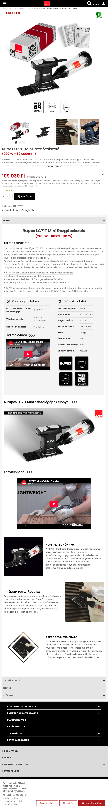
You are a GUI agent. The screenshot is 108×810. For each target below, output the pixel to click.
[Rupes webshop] (47, 3)
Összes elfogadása (92, 803)
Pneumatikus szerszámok (22, 713)
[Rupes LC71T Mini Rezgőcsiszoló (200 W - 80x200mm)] (52, 64)
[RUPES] (4, 3)
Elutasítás (68, 803)
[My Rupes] (103, 3)
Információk (10, 750)
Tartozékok (14, 733)
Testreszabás (47, 803)
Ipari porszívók (16, 719)
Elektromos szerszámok (22, 706)
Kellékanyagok (16, 726)
